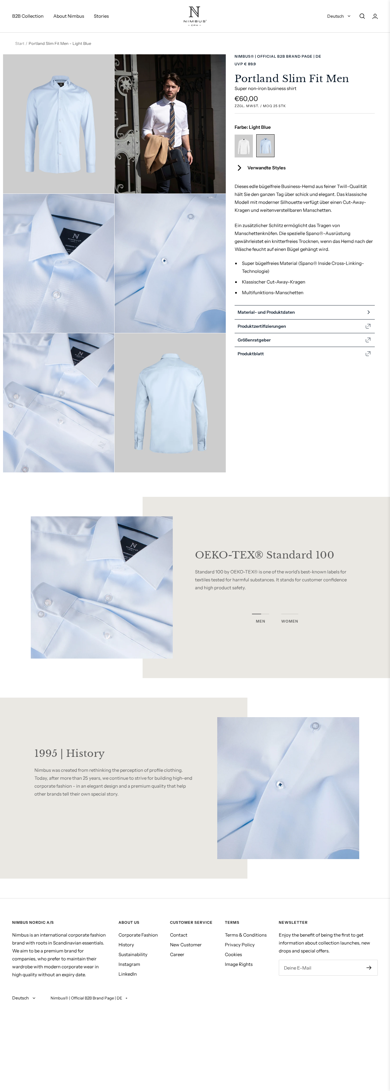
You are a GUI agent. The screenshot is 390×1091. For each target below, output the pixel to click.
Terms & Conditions (246, 935)
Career (177, 954)
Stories (101, 16)
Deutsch (336, 16)
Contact (178, 935)
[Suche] (362, 16)
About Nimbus (68, 16)
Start (19, 43)
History (126, 945)
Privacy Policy (240, 945)
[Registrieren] (369, 968)
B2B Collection (28, 16)
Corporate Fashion (138, 935)
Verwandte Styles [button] (266, 168)
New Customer (186, 945)
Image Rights (239, 964)
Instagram (129, 964)
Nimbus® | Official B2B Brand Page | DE (278, 56)
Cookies (233, 954)
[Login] (375, 16)
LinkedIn (128, 974)
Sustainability (133, 954)
